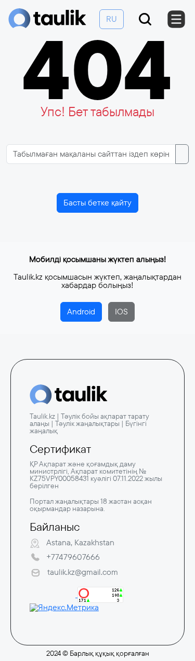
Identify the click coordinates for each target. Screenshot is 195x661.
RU (111, 18)
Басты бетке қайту (97, 202)
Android (81, 311)
